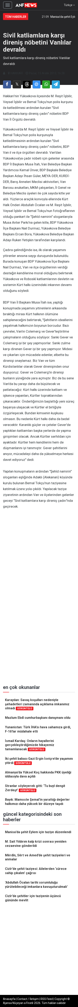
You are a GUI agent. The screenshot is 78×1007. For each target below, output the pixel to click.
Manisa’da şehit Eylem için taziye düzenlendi (38, 832)
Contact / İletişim (28, 999)
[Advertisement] (39, 552)
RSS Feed (47, 999)
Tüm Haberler (15, 16)
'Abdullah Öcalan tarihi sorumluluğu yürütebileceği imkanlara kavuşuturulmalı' (36, 885)
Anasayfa (9, 999)
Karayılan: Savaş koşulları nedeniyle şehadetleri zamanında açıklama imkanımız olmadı (37, 704)
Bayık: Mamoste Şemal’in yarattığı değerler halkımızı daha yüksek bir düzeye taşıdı (37, 802)
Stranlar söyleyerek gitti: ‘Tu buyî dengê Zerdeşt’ (35, 788)
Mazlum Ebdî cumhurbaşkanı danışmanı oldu (37, 718)
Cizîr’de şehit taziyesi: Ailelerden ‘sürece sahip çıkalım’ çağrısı (36, 871)
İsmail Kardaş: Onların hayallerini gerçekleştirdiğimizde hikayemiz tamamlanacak (29, 745)
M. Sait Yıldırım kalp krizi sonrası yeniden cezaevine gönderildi (35, 844)
